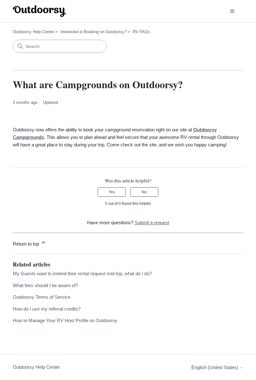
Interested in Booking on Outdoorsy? (93, 31)
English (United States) (215, 367)
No (144, 192)
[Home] (39, 11)
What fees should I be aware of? (45, 285)
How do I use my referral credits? (47, 309)
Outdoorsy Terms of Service (41, 297)
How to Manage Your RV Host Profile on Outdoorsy (65, 320)
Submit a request (152, 222)
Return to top (26, 243)
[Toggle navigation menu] (232, 11)
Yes (112, 192)
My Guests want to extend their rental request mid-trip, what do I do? (82, 273)
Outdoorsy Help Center (33, 31)
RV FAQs (141, 31)
